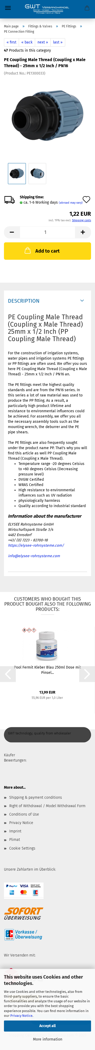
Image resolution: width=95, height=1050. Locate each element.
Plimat (14, 839)
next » (42, 42)
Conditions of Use (24, 814)
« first (11, 42)
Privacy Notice (21, 1016)
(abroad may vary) (71, 202)
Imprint (15, 831)
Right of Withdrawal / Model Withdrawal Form (47, 806)
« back (26, 42)
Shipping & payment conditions (35, 797)
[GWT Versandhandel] (47, 9)
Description (24, 301)
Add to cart (47, 251)
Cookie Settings (22, 848)
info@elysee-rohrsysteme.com (34, 556)
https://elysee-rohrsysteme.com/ (36, 545)
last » (58, 42)
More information (47, 1039)
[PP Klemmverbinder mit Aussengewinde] (47, 115)
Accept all (47, 1026)
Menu (8, 8)
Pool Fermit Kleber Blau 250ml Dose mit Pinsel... (47, 670)
